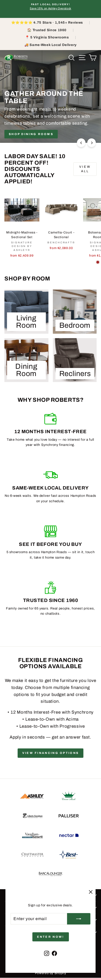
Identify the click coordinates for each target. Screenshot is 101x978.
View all (85, 169)
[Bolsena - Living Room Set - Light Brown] (98, 262)
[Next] (91, 142)
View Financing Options (50, 752)
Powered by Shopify (50, 973)
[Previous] (81, 142)
